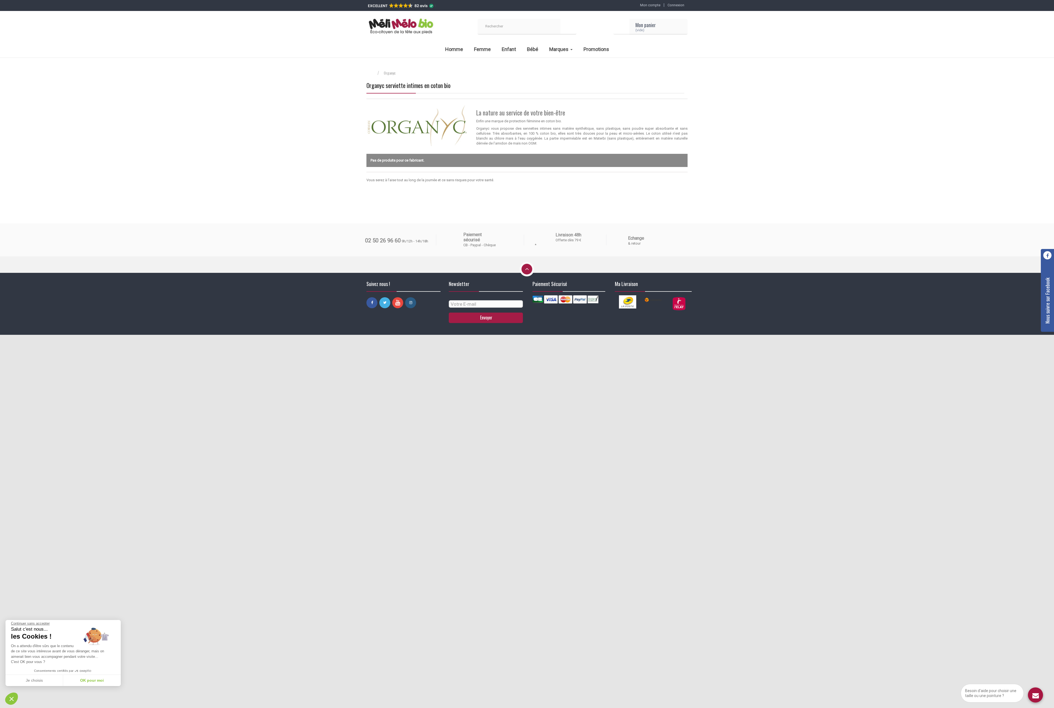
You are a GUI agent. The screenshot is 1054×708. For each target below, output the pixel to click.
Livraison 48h (568, 234)
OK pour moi (92, 680)
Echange (636, 238)
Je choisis (34, 680)
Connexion (676, 5)
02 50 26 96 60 (383, 240)
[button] (11, 698)
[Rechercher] (568, 27)
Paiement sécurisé (472, 237)
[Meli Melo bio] (400, 27)
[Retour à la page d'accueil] (372, 73)
